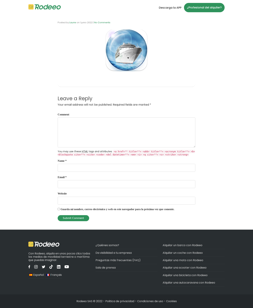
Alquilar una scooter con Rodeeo (185, 268)
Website (62, 193)
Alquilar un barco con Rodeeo (182, 245)
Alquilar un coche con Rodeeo (183, 253)
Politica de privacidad (120, 301)
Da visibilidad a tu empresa (114, 253)
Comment (63, 114)
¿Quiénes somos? (107, 245)
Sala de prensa (106, 268)
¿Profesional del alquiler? (204, 7)
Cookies (171, 301)
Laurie (72, 22)
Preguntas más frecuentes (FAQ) (118, 260)
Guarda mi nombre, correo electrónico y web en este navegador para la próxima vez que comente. (117, 209)
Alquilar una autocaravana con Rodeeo (189, 283)
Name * (62, 160)
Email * (62, 177)
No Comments (102, 22)
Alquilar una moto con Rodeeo (183, 260)
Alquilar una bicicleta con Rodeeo (185, 275)
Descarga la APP (170, 8)
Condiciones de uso (150, 301)
